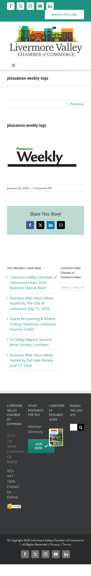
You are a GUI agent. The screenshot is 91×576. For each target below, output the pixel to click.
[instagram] (30, 6)
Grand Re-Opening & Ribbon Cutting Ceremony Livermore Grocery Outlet (33, 323)
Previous (77, 104)
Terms (67, 544)
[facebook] (10, 6)
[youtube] (40, 6)
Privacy (55, 544)
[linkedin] (50, 6)
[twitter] (20, 6)
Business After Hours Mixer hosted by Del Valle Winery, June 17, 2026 (32, 360)
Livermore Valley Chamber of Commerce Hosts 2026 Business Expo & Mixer (33, 282)
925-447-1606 (11, 476)
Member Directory (35, 429)
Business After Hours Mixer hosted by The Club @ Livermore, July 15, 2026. (31, 303)
